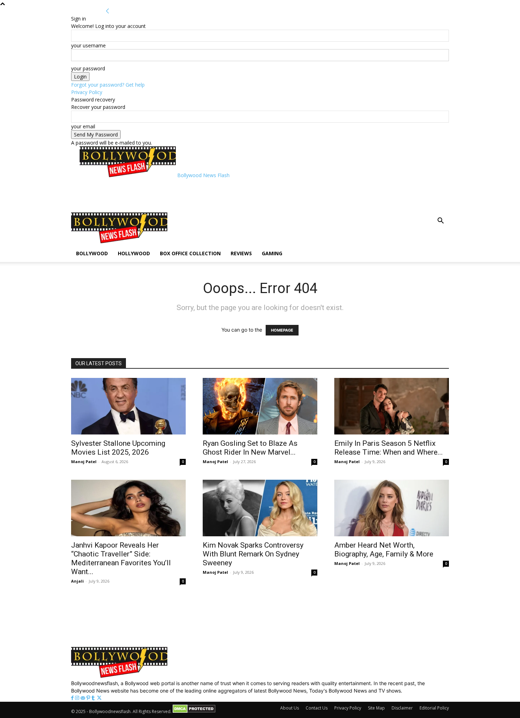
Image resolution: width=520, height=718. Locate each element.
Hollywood (134, 253)
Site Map (376, 708)
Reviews (241, 253)
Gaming (272, 253)
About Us (289, 708)
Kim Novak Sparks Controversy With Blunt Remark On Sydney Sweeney (253, 554)
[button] (440, 221)
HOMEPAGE (282, 330)
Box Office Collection (190, 253)
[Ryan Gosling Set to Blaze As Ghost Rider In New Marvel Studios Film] (260, 406)
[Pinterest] (89, 698)
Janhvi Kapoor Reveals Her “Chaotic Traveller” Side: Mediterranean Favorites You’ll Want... (121, 558)
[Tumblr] (94, 698)
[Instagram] (78, 698)
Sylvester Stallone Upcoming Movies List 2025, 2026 (118, 447)
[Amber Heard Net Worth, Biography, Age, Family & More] (391, 508)
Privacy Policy (86, 92)
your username (88, 45)
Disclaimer (402, 708)
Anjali (77, 581)
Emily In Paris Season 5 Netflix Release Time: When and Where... (388, 447)
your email (83, 126)
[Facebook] (73, 698)
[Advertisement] (208, 195)
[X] (99, 698)
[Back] (107, 11)
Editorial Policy (434, 708)
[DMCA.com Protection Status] (194, 711)
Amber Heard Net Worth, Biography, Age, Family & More (383, 549)
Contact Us (317, 708)
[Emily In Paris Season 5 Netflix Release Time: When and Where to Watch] (391, 406)
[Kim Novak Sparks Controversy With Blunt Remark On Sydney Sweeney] (260, 508)
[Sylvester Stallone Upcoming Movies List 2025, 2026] (128, 406)
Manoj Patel (84, 461)
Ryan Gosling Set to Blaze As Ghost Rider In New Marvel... (250, 447)
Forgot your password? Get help (108, 84)
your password (88, 68)
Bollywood (92, 253)
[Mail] (83, 698)
